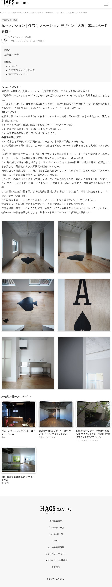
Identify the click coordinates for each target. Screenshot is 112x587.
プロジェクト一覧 (56, 527)
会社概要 (56, 567)
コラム (56, 540)
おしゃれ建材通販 (56, 547)
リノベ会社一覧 (56, 534)
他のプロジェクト (18, 74)
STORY (12, 66)
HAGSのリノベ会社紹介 (56, 560)
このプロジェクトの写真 (21, 70)
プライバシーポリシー (56, 554)
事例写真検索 (56, 521)
